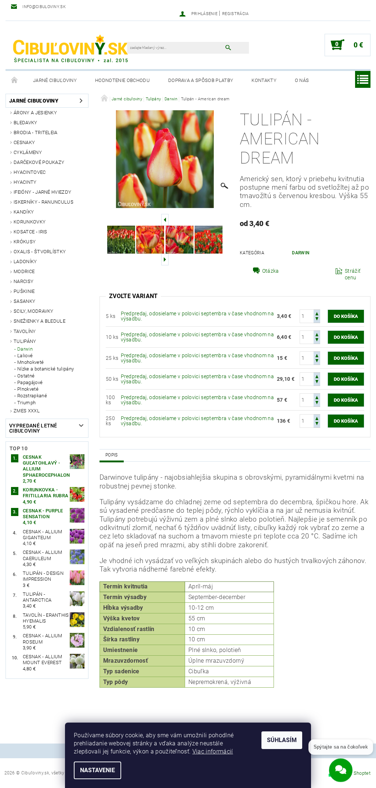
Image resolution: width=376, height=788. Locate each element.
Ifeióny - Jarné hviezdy (42, 192)
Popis (111, 455)
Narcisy (23, 281)
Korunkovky (30, 222)
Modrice (24, 271)
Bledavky (25, 122)
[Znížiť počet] (317, 319)
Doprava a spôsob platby (200, 80)
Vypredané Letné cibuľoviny (33, 428)
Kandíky (24, 212)
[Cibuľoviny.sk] (70, 49)
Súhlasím (282, 740)
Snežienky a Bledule (39, 321)
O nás (302, 80)
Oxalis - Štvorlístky (40, 251)
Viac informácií (212, 751)
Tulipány (25, 341)
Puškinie (24, 291)
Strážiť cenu (353, 274)
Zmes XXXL (27, 410)
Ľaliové (25, 355)
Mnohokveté (30, 362)
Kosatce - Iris (30, 231)
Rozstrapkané (32, 395)
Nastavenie (97, 770)
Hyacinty (25, 182)
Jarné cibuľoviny (55, 80)
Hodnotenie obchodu (122, 80)
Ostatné (26, 376)
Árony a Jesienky (35, 112)
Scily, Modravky (34, 311)
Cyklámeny (28, 152)
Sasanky (24, 301)
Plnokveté (28, 389)
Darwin (25, 349)
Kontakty (264, 80)
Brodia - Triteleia (36, 132)
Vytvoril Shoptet (353, 773)
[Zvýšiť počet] (317, 312)
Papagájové (30, 382)
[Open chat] (340, 767)
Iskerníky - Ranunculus (43, 202)
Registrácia (235, 13)
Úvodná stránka (15, 80)
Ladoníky (25, 261)
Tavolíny (25, 331)
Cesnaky (24, 142)
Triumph (26, 402)
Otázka (270, 271)
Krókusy (25, 241)
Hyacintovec (30, 172)
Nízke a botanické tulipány (45, 369)
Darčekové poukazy (39, 162)
